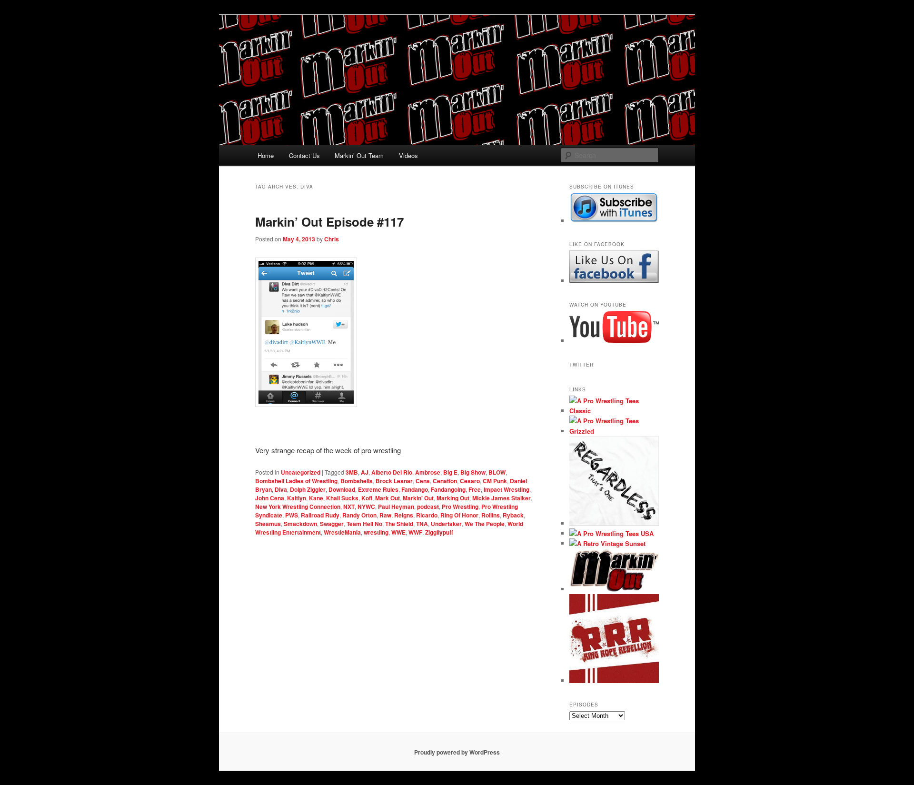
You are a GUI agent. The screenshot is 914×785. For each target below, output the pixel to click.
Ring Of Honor (459, 515)
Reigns (403, 515)
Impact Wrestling (506, 489)
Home (266, 155)
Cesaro (470, 481)
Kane (316, 498)
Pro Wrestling (460, 506)
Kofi (366, 498)
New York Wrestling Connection (297, 506)
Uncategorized (300, 472)
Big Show (473, 472)
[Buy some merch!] (614, 410)
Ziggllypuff (439, 532)
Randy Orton (359, 515)
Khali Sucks (342, 498)
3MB (352, 472)
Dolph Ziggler (308, 489)
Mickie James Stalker (501, 498)
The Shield (399, 523)
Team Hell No (364, 523)
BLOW (497, 472)
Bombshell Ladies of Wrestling (296, 481)
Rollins (490, 515)
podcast (428, 506)
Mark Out (387, 498)
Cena (423, 481)
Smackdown (300, 523)
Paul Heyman (396, 506)
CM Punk (495, 481)
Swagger (332, 523)
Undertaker (446, 523)
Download (341, 489)
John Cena (269, 498)
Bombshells (356, 481)
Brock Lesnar (394, 481)
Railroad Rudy (320, 515)
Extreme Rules (378, 489)
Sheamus (268, 523)
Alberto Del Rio (391, 472)
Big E (450, 472)
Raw (385, 515)
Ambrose (427, 472)
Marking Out (453, 498)
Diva (281, 489)
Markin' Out (418, 498)
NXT (349, 506)
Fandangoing (448, 489)
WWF (415, 532)
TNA (422, 523)
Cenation (445, 481)
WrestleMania (342, 532)
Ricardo (426, 515)
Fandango (414, 489)
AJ (364, 472)
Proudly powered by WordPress (457, 752)
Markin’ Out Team (359, 155)
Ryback (513, 515)
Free (474, 489)
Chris (331, 239)
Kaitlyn (296, 498)
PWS (291, 515)
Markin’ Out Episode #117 (329, 221)
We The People (485, 523)
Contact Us (304, 155)
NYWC (366, 506)
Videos (408, 155)
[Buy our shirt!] (614, 523)
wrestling (376, 532)
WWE (398, 532)
